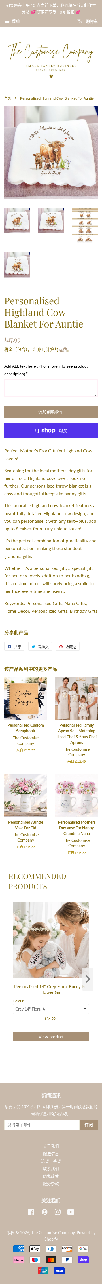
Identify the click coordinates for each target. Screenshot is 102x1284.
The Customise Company (53, 1232)
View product (51, 1036)
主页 (7, 98)
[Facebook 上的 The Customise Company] (31, 1213)
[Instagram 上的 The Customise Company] (57, 1213)
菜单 (15, 21)
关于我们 (51, 1146)
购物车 (91, 21)
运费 (63, 349)
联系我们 (51, 1168)
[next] (88, 979)
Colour (18, 1001)
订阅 (88, 1125)
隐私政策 (51, 1176)
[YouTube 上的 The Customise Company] (70, 1213)
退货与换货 (51, 1161)
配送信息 (51, 1153)
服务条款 (51, 1183)
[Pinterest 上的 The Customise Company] (44, 1213)
